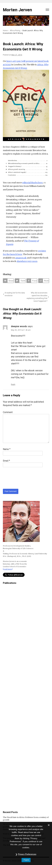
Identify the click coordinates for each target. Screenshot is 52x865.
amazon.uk (21, 257)
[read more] (8, 569)
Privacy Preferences (27, 854)
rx (44, 182)
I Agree (26, 860)
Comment (8, 412)
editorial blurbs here (32, 182)
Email (6, 460)
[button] (47, 9)
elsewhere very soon (27, 261)
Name (6, 449)
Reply (13, 384)
